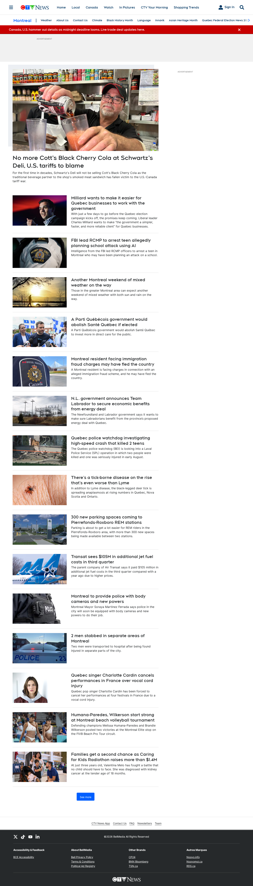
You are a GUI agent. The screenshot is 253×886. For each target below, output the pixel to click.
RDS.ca (191, 866)
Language (144, 20)
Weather (46, 20)
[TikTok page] (23, 836)
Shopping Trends (186, 7)
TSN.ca (133, 866)
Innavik (159, 20)
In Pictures (127, 7)
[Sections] (11, 7)
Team (158, 823)
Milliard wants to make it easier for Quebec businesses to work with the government (108, 203)
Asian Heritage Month (183, 20)
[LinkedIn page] (38, 836)
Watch (108, 7)
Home (61, 7)
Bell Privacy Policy (82, 857)
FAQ (131, 823)
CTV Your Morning (154, 7)
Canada (92, 7)
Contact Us (80, 20)
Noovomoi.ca (194, 861)
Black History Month (120, 20)
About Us (62, 20)
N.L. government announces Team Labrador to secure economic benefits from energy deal (110, 403)
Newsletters (144, 823)
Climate (97, 20)
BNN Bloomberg (138, 861)
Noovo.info (193, 857)
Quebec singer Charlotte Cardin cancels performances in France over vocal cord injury (112, 680)
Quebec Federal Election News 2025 (226, 20)
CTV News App (100, 823)
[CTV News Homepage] (35, 7)
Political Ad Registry (83, 866)
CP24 (132, 857)
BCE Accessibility (23, 857)
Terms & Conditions (82, 861)
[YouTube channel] (30, 836)
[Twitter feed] (15, 836)
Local (76, 7)
